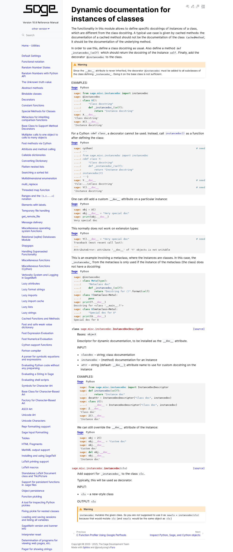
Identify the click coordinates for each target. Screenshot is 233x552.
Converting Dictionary (35, 160)
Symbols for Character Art (37, 385)
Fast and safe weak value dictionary (37, 326)
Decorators (28, 99)
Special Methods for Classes (38, 111)
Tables (25, 438)
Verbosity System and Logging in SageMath (40, 276)
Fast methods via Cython (36, 143)
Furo (112, 547)
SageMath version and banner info (40, 527)
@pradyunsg (101, 547)
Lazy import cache (33, 301)
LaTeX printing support (35, 461)
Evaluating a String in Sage (38, 373)
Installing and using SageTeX (39, 455)
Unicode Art (29, 414)
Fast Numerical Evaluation (37, 338)
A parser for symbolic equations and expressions (40, 358)
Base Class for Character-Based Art (41, 393)
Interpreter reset (31, 534)
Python (84, 87)
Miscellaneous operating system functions (36, 229)
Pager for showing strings (37, 549)
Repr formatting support (36, 426)
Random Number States (36, 67)
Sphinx (86, 547)
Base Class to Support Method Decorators (40, 127)
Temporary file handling (36, 210)
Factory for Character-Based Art (39, 402)
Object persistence (33, 490)
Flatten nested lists (33, 166)
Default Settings (31, 55)
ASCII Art (27, 408)
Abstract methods (32, 87)
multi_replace (30, 184)
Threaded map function (36, 189)
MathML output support (36, 449)
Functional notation (33, 61)
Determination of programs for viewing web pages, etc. (40, 542)
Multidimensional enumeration (39, 178)
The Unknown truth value (37, 82)
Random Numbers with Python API (40, 75)
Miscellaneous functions (36, 260)
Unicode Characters (33, 420)
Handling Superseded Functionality (35, 253)
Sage (74, 87)
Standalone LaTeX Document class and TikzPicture (39, 475)
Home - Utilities (31, 45)
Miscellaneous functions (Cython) (36, 267)
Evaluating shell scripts (35, 379)
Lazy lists (27, 306)
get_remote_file (31, 216)
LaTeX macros (30, 467)
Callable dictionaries (34, 154)
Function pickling (32, 496)
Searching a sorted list (35, 172)
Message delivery (32, 222)
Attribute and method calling (39, 149)
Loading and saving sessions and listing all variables (39, 518)
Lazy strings (29, 312)
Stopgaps (27, 245)
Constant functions (33, 105)
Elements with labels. (34, 204)
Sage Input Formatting (35, 432)
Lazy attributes (31, 283)
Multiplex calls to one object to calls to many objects (40, 136)
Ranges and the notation (38, 197)
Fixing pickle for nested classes (40, 511)
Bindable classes (32, 93)
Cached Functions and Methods (41, 318)
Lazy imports (29, 295)
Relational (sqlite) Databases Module (39, 238)
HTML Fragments (32, 444)
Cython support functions (37, 344)
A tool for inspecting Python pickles (38, 504)
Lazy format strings (33, 289)
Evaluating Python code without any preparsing (40, 367)
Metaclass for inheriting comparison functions (35, 118)
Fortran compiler (31, 350)
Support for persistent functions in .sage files (41, 483)
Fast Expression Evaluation (37, 333)
